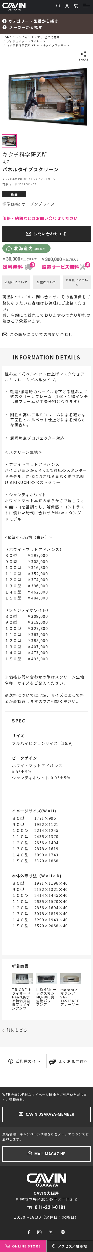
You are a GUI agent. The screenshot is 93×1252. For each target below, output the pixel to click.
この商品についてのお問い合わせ (41, 334)
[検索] (58, 6)
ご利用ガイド (28, 1061)
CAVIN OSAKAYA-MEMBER (50, 1114)
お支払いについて (77, 282)
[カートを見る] (75, 6)
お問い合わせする (50, 233)
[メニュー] (87, 7)
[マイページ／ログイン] (67, 6)
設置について (46, 282)
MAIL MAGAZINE (49, 1154)
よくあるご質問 (73, 1061)
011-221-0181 (50, 1207)
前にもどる (16, 1030)
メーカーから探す (26, 27)
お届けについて (16, 282)
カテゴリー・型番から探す (33, 21)
